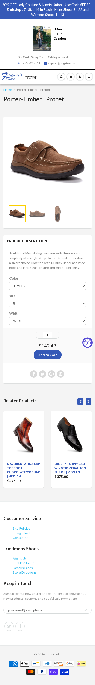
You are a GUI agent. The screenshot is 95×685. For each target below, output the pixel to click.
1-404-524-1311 (31, 63)
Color (13, 278)
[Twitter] (9, 626)
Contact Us (21, 538)
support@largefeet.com (62, 63)
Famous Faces (23, 568)
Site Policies (21, 528)
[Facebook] (20, 626)
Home (7, 90)
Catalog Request (58, 57)
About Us (20, 558)
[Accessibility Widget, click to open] (87, 342)
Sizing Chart (38, 57)
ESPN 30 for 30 (23, 563)
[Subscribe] (85, 610)
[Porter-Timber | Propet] (47, 161)
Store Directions (24, 572)
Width (14, 313)
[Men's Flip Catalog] (42, 38)
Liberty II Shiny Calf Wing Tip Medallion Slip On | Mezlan (70, 468)
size (12, 296)
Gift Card (23, 57)
